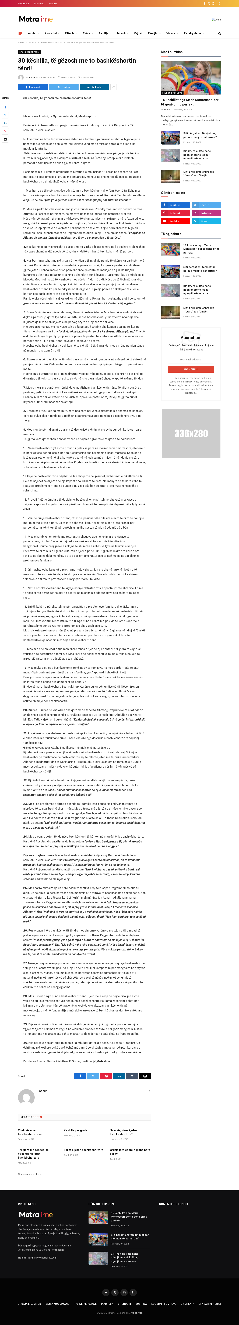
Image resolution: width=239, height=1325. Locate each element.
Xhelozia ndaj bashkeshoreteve (30, 1132)
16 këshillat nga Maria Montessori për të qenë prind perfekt (190, 102)
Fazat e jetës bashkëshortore (83, 1150)
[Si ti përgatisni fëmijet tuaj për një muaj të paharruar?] (170, 138)
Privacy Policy (192, 381)
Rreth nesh (23, 3)
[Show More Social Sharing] (113, 87)
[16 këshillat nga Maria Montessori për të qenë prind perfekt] (191, 78)
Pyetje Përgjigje (85, 1304)
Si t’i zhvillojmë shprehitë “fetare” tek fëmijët (198, 173)
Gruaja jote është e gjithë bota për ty (130, 1151)
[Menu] (20, 33)
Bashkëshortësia (29, 52)
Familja (103, 33)
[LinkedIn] (5, 123)
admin (32, 77)
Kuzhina (141, 1304)
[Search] (219, 33)
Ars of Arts (136, 1313)
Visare (170, 33)
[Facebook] (5, 107)
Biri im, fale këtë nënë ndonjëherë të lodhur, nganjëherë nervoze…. (197, 154)
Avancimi (51, 33)
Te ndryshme (192, 33)
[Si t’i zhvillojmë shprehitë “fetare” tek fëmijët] (170, 176)
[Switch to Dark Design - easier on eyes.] (219, 3)
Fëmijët (153, 33)
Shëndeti (124, 1304)
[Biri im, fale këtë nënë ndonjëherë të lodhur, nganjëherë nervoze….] (170, 155)
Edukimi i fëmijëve (172, 93)
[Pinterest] (5, 131)
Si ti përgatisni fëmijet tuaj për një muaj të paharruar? (200, 135)
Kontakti (53, 3)
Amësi (32, 33)
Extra (86, 33)
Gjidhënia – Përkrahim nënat (201, 1304)
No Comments (68, 77)
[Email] (5, 139)
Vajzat (138, 33)
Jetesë (121, 33)
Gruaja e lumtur (29, 1304)
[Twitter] (5, 115)
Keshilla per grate (75, 1130)
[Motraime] (36, 20)
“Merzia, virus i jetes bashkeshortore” (123, 1132)
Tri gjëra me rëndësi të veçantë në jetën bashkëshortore (33, 1153)
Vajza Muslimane (57, 1304)
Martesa (107, 1304)
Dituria (69, 33)
